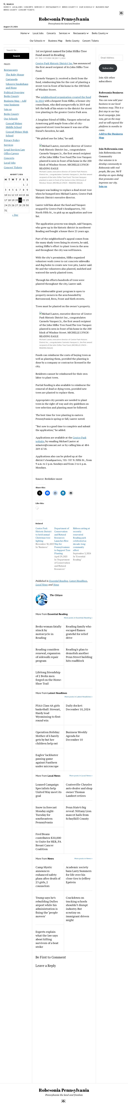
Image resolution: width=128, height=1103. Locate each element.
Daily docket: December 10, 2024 (78, 707)
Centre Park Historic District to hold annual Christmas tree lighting (44, 534)
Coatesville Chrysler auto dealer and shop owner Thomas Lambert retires (79, 790)
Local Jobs (17, 7)
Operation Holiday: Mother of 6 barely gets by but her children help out (48, 737)
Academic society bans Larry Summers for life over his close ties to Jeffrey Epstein (78, 874)
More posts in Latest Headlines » (78, 696)
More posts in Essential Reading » (78, 618)
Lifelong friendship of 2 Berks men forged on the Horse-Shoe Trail (49, 677)
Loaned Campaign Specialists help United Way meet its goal (49, 790)
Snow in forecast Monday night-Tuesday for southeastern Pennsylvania (46, 814)
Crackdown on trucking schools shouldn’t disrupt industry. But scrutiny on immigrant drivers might (77, 909)
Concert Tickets (26, 10)
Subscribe (107, 68)
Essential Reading (58, 581)
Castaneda (11, 79)
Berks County (69, 7)
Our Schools (85, 7)
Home (6, 7)
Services (38, 7)
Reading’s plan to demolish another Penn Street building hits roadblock (79, 654)
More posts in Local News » (80, 775)
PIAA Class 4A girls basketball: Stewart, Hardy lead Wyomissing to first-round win (48, 713)
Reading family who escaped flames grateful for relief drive (78, 632)
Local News (42, 584)
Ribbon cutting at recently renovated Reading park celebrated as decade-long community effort (81, 539)
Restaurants (52, 7)
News (56, 584)
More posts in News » (83, 858)
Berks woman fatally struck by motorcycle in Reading (48, 632)
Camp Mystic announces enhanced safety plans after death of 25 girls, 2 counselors (48, 876)
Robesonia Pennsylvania (64, 19)
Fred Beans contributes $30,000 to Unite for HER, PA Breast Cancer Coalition (48, 841)
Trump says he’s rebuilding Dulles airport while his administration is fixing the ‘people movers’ (47, 907)
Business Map (102, 7)
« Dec (15, 215)
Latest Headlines (78, 581)
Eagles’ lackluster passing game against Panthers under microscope (47, 760)
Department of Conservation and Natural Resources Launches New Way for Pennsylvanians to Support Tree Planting (62, 541)
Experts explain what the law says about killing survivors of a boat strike (47, 939)
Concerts (28, 7)
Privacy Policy (12, 140)
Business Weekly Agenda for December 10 (76, 735)
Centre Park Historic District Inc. (54, 63)
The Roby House (15, 74)
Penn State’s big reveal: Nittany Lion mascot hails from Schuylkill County (78, 812)
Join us (8, 109)
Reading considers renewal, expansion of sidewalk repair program (48, 654)
